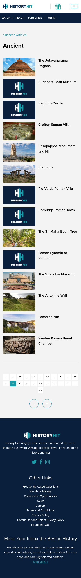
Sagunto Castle (50, 103)
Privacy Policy (40, 515)
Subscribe (35, 17)
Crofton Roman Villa (54, 124)
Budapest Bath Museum (57, 81)
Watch (6, 17)
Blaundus (45, 167)
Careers (41, 506)
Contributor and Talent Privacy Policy (40, 520)
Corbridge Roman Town (56, 210)
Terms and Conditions (40, 510)
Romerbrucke (48, 316)
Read (19, 17)
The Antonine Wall (52, 295)
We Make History (40, 491)
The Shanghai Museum (56, 274)
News (40, 501)
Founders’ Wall (40, 525)
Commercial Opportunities (40, 496)
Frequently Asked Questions (41, 487)
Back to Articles (15, 35)
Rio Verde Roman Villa (55, 188)
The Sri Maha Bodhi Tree (57, 231)
